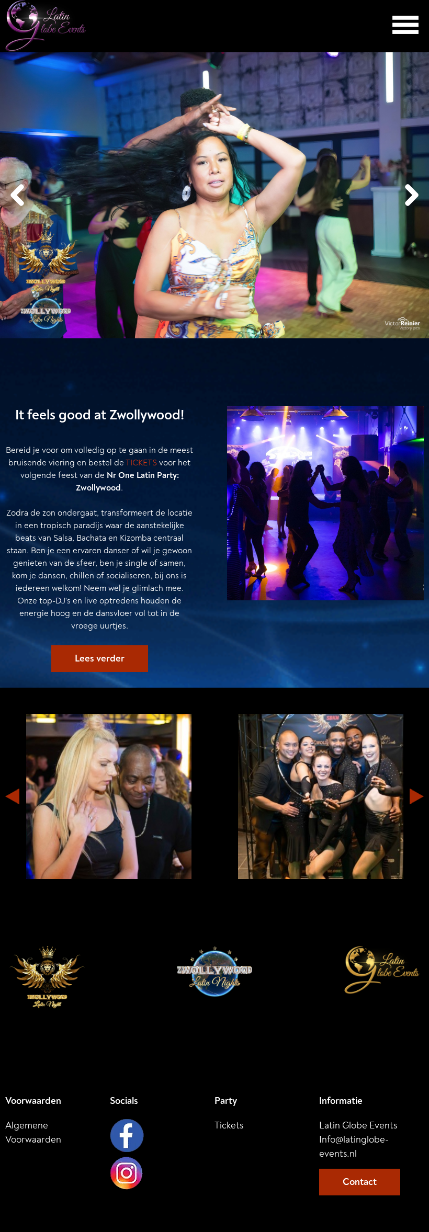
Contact (360, 1182)
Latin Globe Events (358, 1140)
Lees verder (100, 659)
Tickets (228, 1126)
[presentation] (17, 195)
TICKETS (141, 463)
